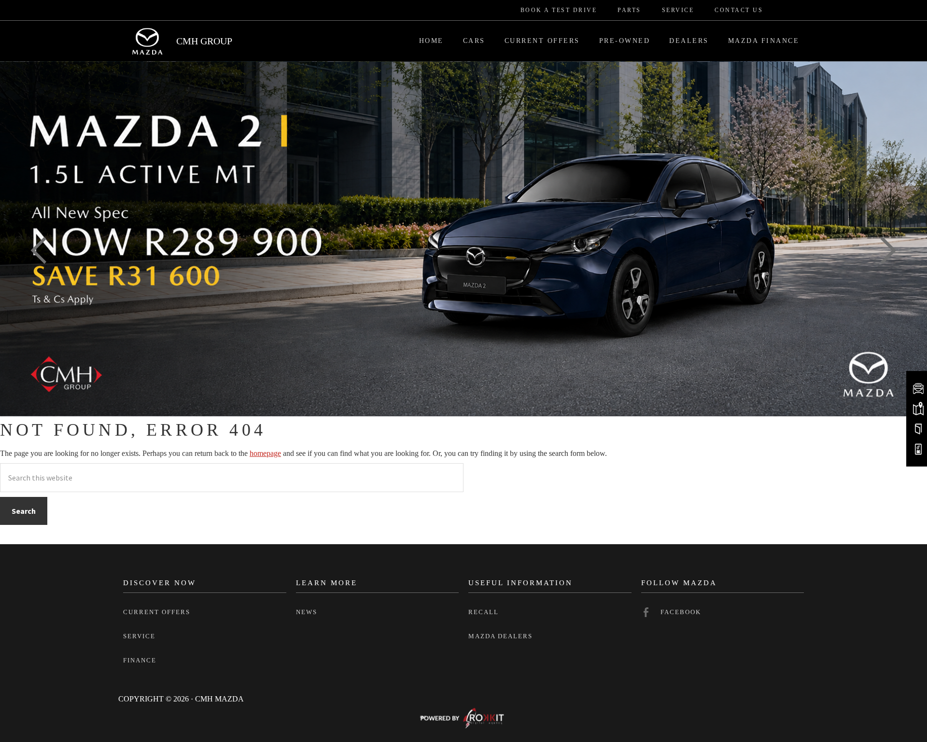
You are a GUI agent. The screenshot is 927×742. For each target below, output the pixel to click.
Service (678, 10)
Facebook (680, 612)
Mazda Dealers (500, 636)
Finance (139, 660)
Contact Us (739, 10)
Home (431, 40)
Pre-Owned (624, 40)
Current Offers (542, 40)
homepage (265, 453)
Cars (474, 40)
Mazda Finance (764, 40)
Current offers (156, 612)
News (306, 612)
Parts (629, 10)
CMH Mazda (147, 41)
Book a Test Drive (558, 10)
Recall (483, 612)
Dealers (689, 40)
